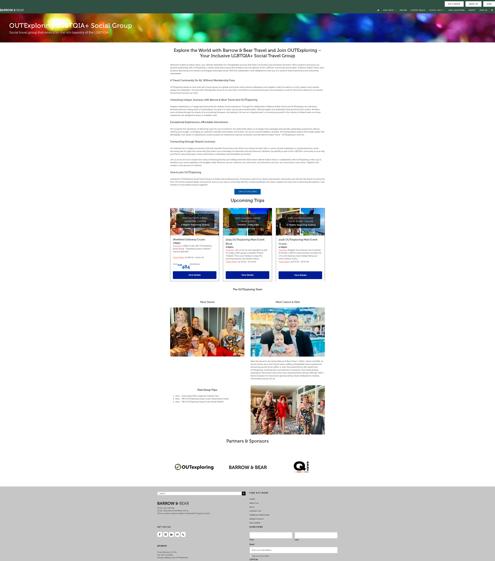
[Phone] (183, 534)
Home (252, 499)
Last (297, 540)
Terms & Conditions (259, 515)
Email (252, 544)
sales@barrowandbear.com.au (176, 511)
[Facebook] (159, 534)
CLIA (175, 552)
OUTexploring (182, 558)
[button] (492, 10)
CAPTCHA (253, 560)
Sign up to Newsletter (260, 556)
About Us (254, 503)
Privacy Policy (256, 519)
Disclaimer (254, 523)
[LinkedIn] (171, 534)
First (252, 540)
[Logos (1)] (247, 452)
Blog (251, 507)
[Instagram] (165, 534)
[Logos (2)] (301, 452)
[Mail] (177, 534)
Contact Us (255, 511)
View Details (194, 275)
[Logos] (194, 452)
